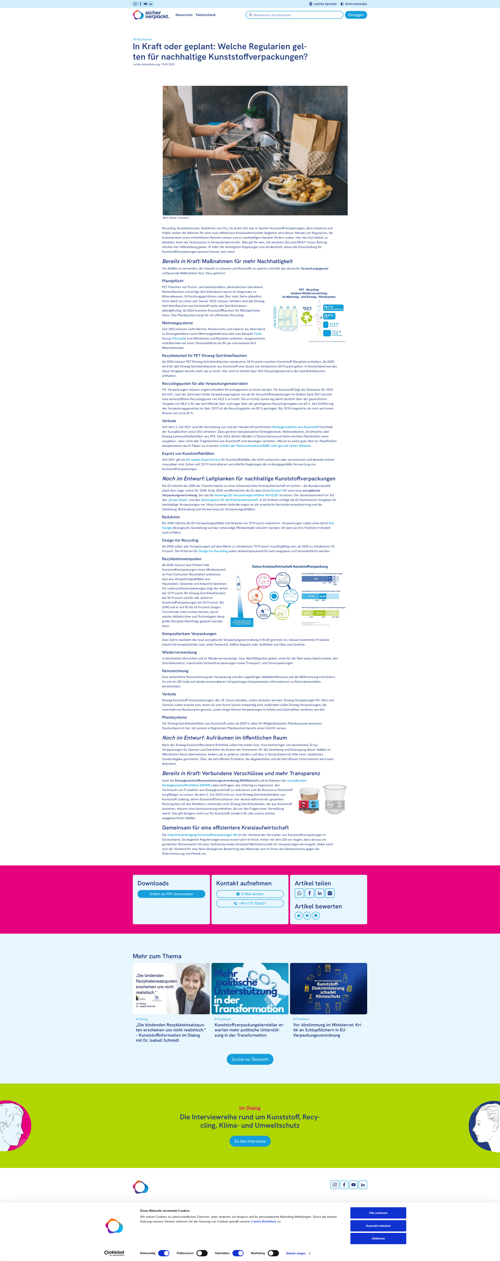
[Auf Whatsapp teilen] (299, 893)
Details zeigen (295, 1253)
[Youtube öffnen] (145, 4)
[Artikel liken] (299, 916)
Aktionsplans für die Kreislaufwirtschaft (229, 500)
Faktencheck (206, 15)
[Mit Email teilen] (330, 893)
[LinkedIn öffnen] (150, 4)
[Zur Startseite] (151, 15)
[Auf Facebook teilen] (309, 893)
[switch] (202, 1253)
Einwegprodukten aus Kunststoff (295, 427)
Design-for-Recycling (213, 551)
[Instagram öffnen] (135, 4)
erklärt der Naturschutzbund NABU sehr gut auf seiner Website (265, 446)
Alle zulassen (378, 1212)
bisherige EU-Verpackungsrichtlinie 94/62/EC (246, 495)
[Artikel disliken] (307, 916)
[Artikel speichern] (316, 916)
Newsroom (184, 15)
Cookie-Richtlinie (263, 1221)
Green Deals (178, 500)
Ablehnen (378, 1238)
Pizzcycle (178, 338)
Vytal (257, 334)
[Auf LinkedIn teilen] (319, 893)
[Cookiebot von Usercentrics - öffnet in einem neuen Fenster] (114, 1253)
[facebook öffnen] (140, 4)
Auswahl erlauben (378, 1225)
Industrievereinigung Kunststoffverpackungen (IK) (202, 835)
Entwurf (276, 490)
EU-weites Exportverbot (203, 460)
